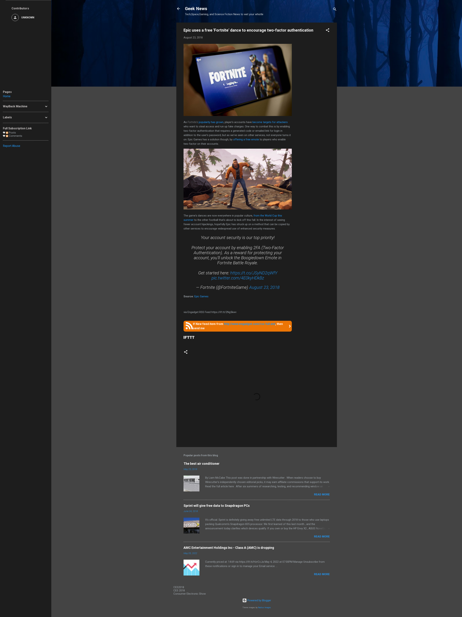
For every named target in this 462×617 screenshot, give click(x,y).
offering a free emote (246, 139)
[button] (327, 31)
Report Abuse (11, 146)
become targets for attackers (270, 122)
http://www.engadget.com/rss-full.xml (249, 324)
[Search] (335, 9)
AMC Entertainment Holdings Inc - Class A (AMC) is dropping (229, 548)
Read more (322, 494)
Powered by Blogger (259, 600)
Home (6, 96)
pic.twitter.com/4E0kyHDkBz (238, 278)
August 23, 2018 (264, 287)
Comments (15, 135)
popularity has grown (211, 122)
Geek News (196, 8)
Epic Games (201, 296)
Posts (12, 132)
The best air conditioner (201, 463)
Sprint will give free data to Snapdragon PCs (217, 505)
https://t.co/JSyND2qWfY (253, 272)
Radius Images (264, 607)
